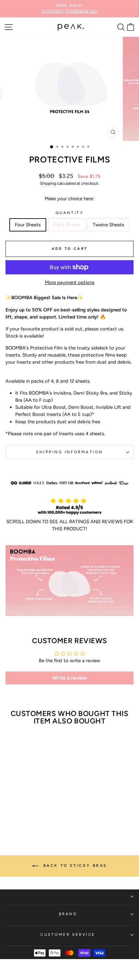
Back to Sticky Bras (74, 865)
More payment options (69, 282)
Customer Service (67, 934)
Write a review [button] (69, 678)
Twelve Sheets (108, 225)
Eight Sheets (66, 225)
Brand (68, 914)
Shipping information (69, 452)
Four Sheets (28, 225)
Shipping (48, 183)
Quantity (69, 213)
